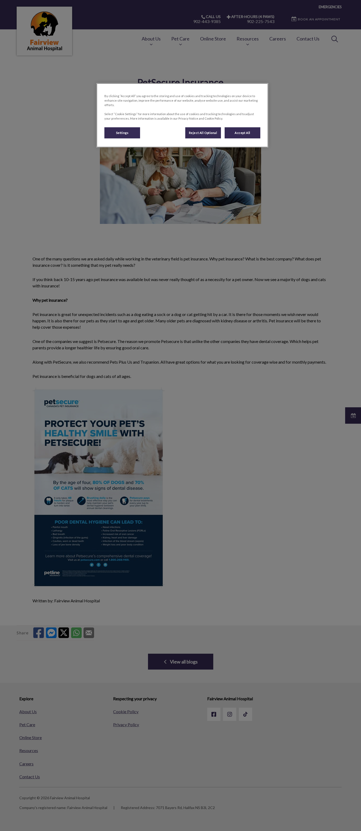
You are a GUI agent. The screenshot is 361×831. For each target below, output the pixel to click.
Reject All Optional (203, 132)
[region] (182, 115)
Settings (122, 132)
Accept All (242, 132)
